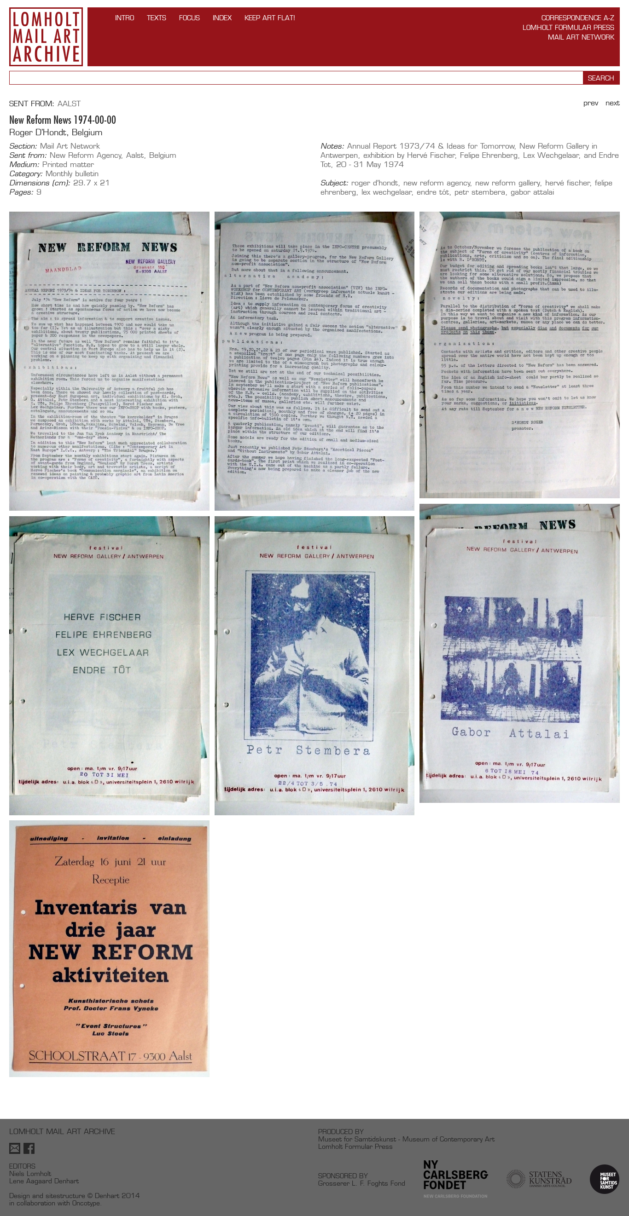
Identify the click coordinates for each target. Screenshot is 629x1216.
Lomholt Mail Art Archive (46, 36)
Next (613, 102)
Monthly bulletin (72, 173)
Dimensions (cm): (39, 183)
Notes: (332, 146)
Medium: (24, 164)
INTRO (124, 18)
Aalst (69, 103)
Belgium (162, 155)
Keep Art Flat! (270, 18)
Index (222, 18)
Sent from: (28, 155)
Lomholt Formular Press (568, 27)
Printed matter (68, 164)
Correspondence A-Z (578, 18)
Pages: (21, 192)
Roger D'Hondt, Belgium (56, 132)
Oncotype (86, 1203)
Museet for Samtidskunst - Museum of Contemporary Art (406, 1139)
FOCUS (189, 18)
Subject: (334, 183)
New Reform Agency (85, 155)
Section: (23, 146)
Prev (590, 102)
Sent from (30, 103)
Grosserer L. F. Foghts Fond (361, 1183)
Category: (26, 174)
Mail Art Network (581, 37)
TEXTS (156, 18)
